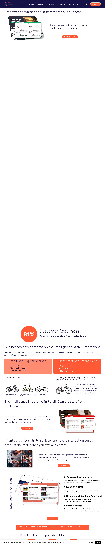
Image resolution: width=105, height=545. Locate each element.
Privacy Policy (60, 542)
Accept (98, 542)
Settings (91, 542)
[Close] (103, 542)
